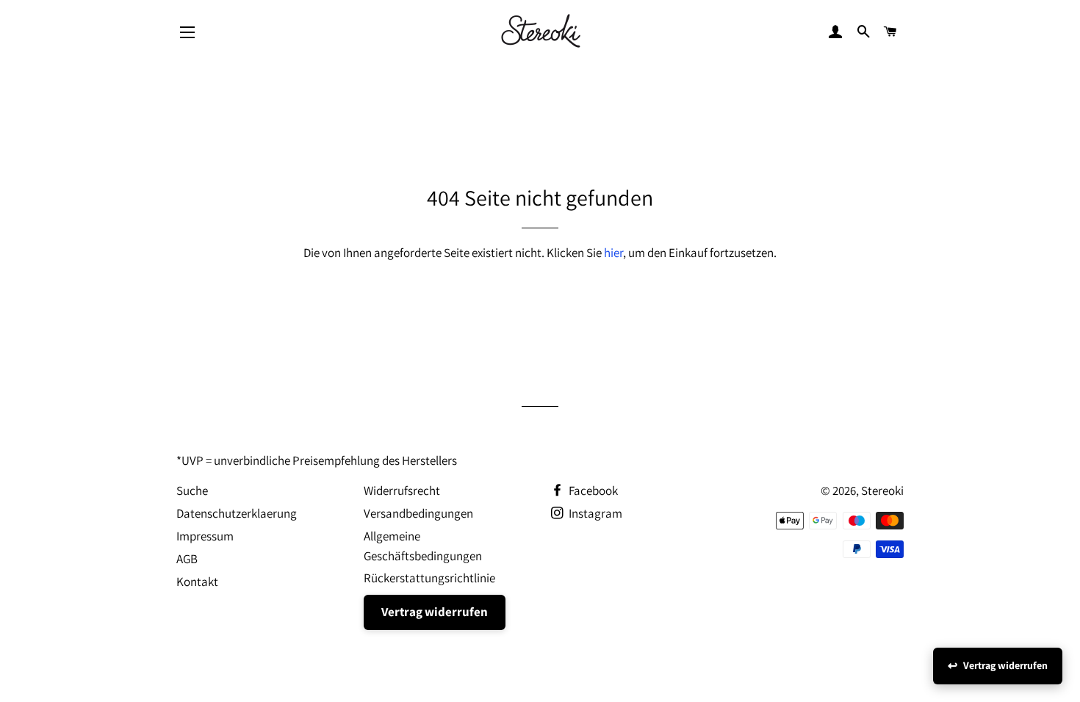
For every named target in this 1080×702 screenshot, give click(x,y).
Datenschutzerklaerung (236, 513)
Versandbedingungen (418, 513)
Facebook (592, 490)
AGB (187, 559)
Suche (192, 490)
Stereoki (882, 490)
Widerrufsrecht (402, 490)
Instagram (594, 513)
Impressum (205, 536)
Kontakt (197, 581)
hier (613, 253)
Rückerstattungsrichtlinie (429, 578)
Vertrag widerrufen (434, 612)
